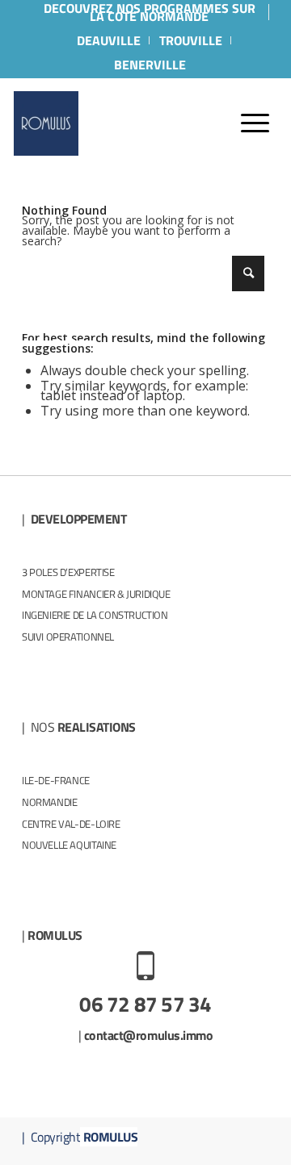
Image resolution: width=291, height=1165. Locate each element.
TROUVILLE (190, 40)
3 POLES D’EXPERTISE (68, 572)
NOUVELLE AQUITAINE (69, 845)
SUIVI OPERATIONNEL (68, 636)
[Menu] (247, 123)
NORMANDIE (50, 802)
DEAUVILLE (109, 40)
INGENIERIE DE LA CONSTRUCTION (95, 615)
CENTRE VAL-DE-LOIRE (71, 824)
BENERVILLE (150, 64)
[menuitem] (149, 12)
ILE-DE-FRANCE (56, 780)
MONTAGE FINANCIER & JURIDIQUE (96, 594)
